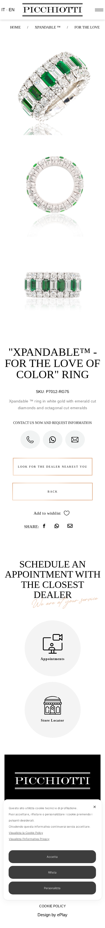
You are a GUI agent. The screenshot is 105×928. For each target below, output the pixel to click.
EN (12, 9)
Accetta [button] (52, 856)
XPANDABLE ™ (47, 27)
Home (15, 27)
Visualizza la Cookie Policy (26, 832)
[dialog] (52, 849)
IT (3, 9)
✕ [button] (94, 806)
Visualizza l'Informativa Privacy (29, 838)
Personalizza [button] (52, 888)
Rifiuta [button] (52, 872)
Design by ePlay (52, 914)
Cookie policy (52, 906)
